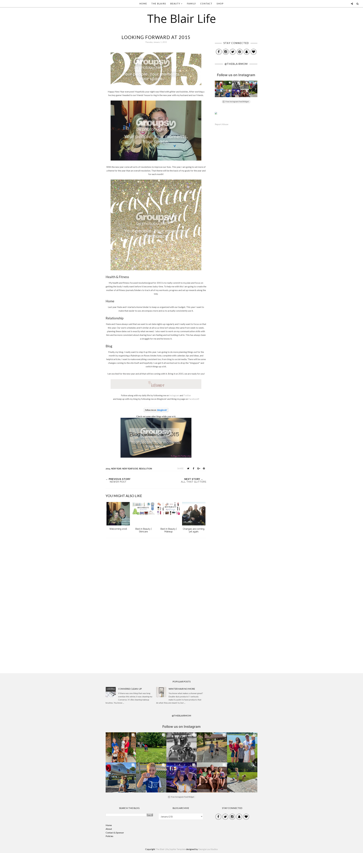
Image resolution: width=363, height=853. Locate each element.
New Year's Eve (130, 469)
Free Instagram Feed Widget (237, 102)
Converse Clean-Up (130, 688)
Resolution (145, 469)
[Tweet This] (188, 468)
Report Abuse (221, 124)
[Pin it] (204, 468)
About (109, 828)
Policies (109, 836)
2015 (108, 469)
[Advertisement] (156, 643)
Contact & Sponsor (115, 832)
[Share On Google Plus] (198, 468)
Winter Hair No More (182, 688)
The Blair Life (181, 18)
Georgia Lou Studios (208, 849)
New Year (116, 469)
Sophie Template (177, 849)
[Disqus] (156, 578)
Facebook (193, 398)
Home (109, 825)
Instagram (174, 395)
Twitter (187, 395)
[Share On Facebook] (193, 468)
